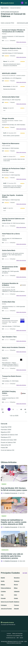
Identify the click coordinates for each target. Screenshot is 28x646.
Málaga (3, 584)
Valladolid (16, 591)
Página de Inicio (5, 7)
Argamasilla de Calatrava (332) (9, 434)
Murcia (16, 584)
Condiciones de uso (10, 637)
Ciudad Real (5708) (6, 427)
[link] (14, 36)
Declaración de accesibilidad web (14, 635)
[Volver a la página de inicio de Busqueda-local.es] (7, 3)
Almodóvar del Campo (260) (9, 440)
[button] (22, 3)
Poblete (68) (4, 447)
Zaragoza (16, 581)
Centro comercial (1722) (7, 23)
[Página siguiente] (25, 412)
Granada (3, 598)
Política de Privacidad (17, 633)
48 (21, 409)
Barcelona (17, 577)
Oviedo (16, 598)
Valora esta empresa (21, 42)
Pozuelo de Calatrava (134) (8, 442)
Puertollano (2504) (6, 429)
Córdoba (3, 591)
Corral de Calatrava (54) (7, 450)
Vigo (2, 595)
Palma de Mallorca (6, 588)
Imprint (21, 637)
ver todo (25, 573)
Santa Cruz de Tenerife (7, 601)
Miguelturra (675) (5, 432)
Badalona (16, 601)
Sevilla (2, 581)
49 (25, 409)
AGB (18, 637)
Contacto (9, 633)
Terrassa (16, 605)
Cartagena (4, 605)
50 (3, 412)
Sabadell (16, 608)
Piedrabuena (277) (6, 437)
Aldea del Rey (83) (6, 445)
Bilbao (15, 588)
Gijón (15, 595)
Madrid (3, 577)
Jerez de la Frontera (6, 608)
